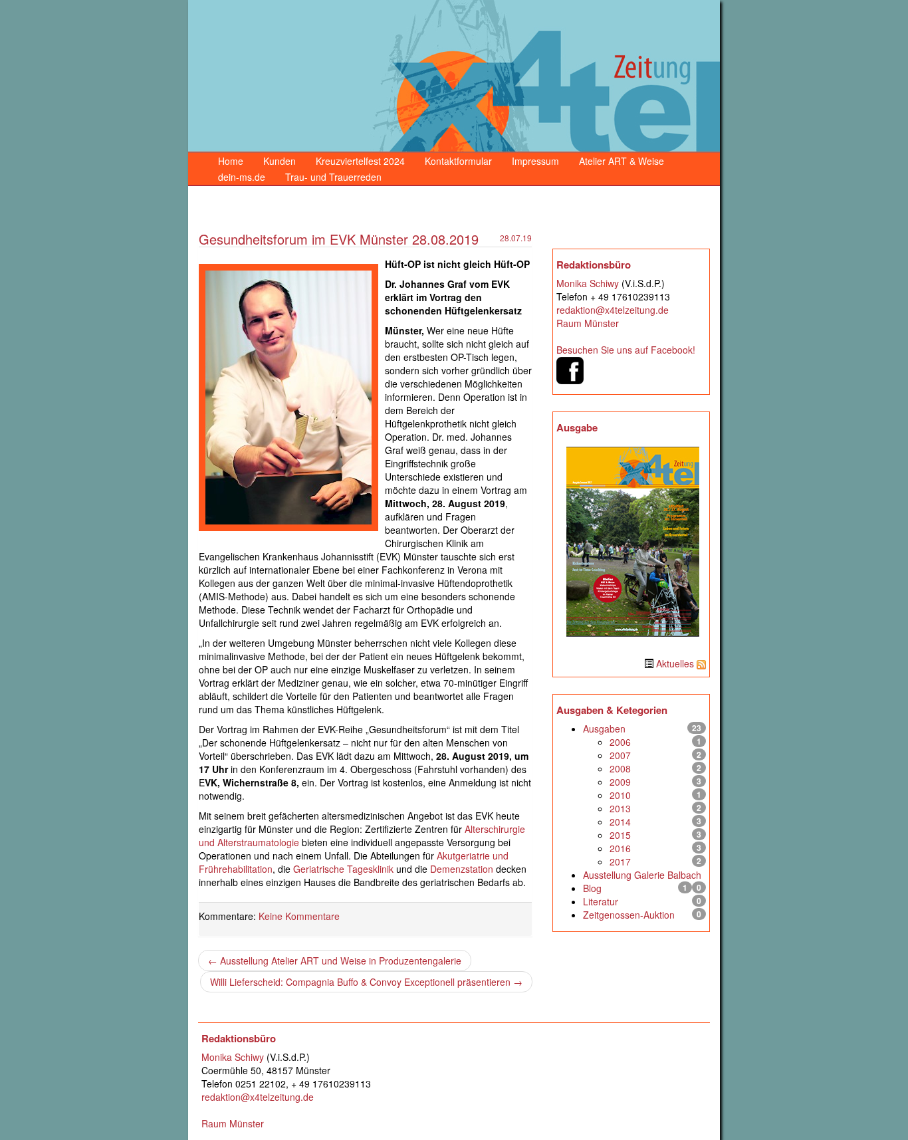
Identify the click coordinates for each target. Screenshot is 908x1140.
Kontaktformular (458, 161)
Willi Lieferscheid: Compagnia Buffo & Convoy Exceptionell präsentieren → (366, 981)
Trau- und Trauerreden (333, 176)
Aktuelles (675, 663)
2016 (620, 848)
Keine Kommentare (299, 916)
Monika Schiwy (587, 283)
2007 (620, 755)
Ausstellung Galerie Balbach (642, 874)
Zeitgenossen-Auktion (629, 914)
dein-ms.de (241, 176)
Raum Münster (587, 323)
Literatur (600, 901)
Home (230, 161)
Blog (592, 888)
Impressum (535, 161)
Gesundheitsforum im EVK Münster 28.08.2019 (339, 239)
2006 (620, 741)
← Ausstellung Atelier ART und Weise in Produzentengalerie (334, 960)
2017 (620, 861)
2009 (620, 781)
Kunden (279, 161)
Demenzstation (461, 868)
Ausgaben (604, 728)
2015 (620, 835)
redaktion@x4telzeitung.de (612, 309)
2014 (620, 821)
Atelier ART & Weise (621, 161)
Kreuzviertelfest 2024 (360, 161)
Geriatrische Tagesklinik (343, 868)
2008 (620, 768)
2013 (620, 808)
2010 (620, 795)
